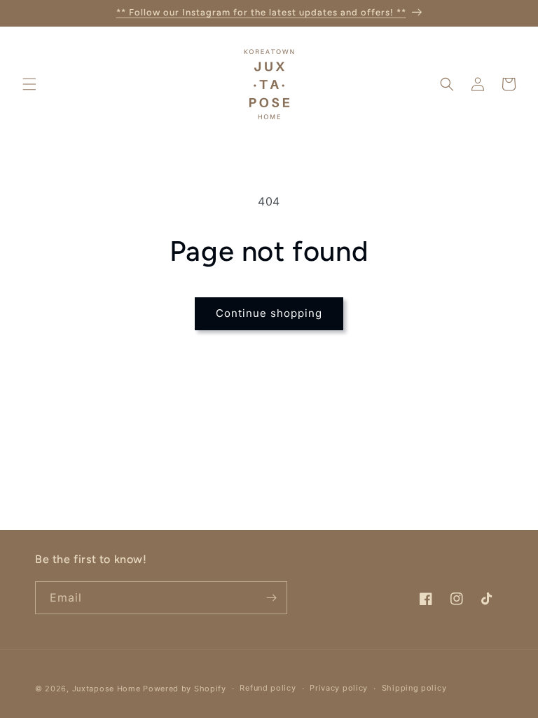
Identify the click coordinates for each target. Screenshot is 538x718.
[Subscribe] (271, 597)
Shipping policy (414, 688)
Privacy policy (339, 688)
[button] (29, 84)
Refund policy (268, 688)
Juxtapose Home (106, 688)
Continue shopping (269, 313)
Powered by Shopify (184, 688)
